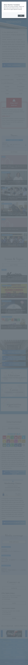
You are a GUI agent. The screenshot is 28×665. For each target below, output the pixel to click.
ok (21, 15)
